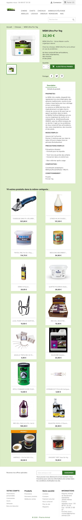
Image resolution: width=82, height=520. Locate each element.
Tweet (57, 76)
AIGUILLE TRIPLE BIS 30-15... (24, 355)
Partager (52, 76)
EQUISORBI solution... (58, 355)
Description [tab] (51, 85)
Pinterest (62, 76)
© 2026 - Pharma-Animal (41, 517)
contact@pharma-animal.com (68, 514)
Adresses (9, 503)
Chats (32, 11)
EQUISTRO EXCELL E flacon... (58, 423)
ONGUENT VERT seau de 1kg (58, 457)
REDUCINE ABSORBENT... (58, 252)
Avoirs (8, 501)
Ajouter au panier (62, 66)
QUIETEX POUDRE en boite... (58, 287)
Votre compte (13, 491)
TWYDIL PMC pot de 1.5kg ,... (24, 252)
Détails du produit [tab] (53, 89)
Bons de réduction (12, 506)
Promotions (28, 494)
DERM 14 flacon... (24, 287)
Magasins (45, 507)
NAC (62, 14)
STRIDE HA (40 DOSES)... (58, 218)
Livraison (45, 494)
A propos (45, 496)
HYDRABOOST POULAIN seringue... (58, 389)
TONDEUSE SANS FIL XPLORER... (24, 218)
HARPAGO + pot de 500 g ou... (23, 457)
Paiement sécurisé (48, 499)
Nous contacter (47, 501)
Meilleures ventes (30, 499)
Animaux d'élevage (56, 11)
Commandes (10, 498)
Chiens (24, 11)
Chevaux (42, 11)
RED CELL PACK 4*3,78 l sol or (23, 423)
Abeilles (24, 14)
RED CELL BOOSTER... (58, 321)
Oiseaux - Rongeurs (49, 14)
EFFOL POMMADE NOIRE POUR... (24, 389)
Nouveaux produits (30, 496)
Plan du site (46, 504)
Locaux (34, 14)
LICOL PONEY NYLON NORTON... (23, 321)
